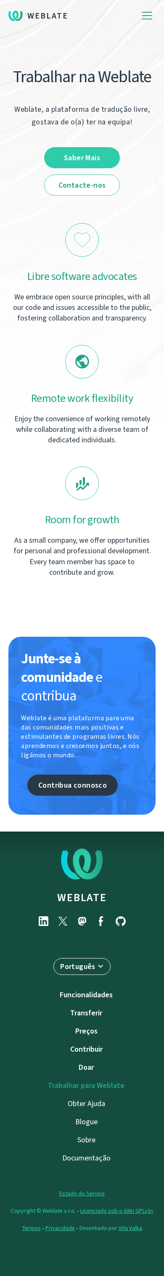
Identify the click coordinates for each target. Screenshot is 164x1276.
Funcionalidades (86, 995)
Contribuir (86, 1049)
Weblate (47, 16)
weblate (81, 897)
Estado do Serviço (82, 1194)
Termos (31, 1228)
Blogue (86, 1122)
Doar (86, 1067)
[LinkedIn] (43, 921)
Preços (86, 1031)
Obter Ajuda (86, 1103)
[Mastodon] (82, 921)
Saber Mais (82, 158)
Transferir (86, 1013)
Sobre (86, 1140)
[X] (62, 921)
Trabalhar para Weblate (86, 1085)
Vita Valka (130, 1228)
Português (77, 966)
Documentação (86, 1158)
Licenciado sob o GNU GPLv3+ (116, 1211)
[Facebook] (101, 921)
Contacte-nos (82, 185)
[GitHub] (120, 921)
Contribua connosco (72, 785)
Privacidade (60, 1228)
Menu (147, 15)
